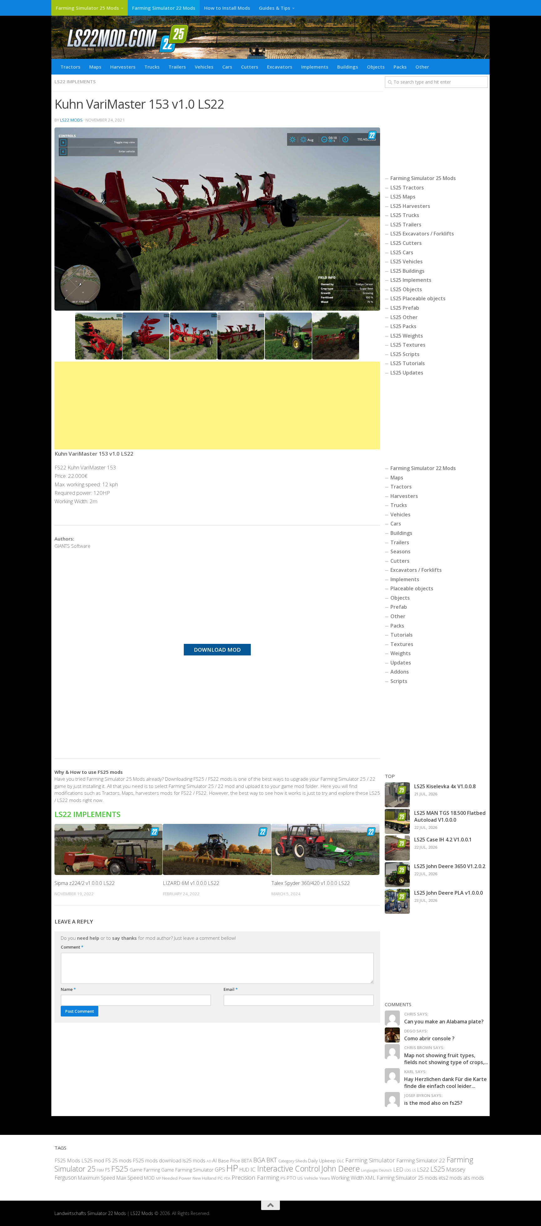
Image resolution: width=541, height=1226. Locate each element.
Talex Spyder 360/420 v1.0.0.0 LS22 (310, 883)
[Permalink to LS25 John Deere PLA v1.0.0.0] (397, 901)
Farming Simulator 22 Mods (163, 8)
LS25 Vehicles (406, 261)
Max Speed (129, 1177)
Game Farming (145, 1170)
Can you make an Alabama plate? (444, 1021)
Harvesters (123, 67)
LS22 (423, 1169)
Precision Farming (255, 1177)
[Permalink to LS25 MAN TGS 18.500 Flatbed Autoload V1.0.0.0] (397, 821)
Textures (401, 644)
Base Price (229, 1160)
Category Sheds (292, 1160)
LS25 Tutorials (407, 363)
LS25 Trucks (404, 215)
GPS (220, 1169)
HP (232, 1168)
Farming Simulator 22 (420, 1160)
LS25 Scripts (405, 354)
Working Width (347, 1177)
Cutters (249, 67)
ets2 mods (450, 1177)
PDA (227, 1178)
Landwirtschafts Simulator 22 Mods (90, 1213)
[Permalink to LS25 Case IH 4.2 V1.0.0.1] (397, 848)
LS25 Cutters (406, 243)
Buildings (347, 67)
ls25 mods (194, 1160)
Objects (376, 67)
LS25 (437, 1168)
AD (209, 1160)
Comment (72, 947)
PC (220, 1178)
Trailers (177, 67)
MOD (149, 1177)
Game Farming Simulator (187, 1170)
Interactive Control (288, 1168)
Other (422, 67)
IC (253, 1169)
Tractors (70, 67)
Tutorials (401, 634)
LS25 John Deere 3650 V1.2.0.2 (449, 866)
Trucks (152, 67)
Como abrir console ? (429, 1038)
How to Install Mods (227, 8)
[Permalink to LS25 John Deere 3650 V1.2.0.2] (397, 874)
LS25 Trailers (405, 224)
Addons (399, 671)
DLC (340, 1160)
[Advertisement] (217, 405)
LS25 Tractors (407, 187)
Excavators (279, 67)
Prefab (398, 606)
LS (414, 1170)
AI (214, 1160)
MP (158, 1178)
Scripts (398, 681)
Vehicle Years (317, 1178)
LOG (407, 1170)
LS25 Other (404, 317)
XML (370, 1177)
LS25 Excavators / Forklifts (422, 233)
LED (398, 1169)
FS (107, 1170)
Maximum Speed (96, 1177)
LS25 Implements (410, 280)
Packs (400, 67)
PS (283, 1178)
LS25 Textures (407, 344)
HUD (244, 1169)
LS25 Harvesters (410, 206)
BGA (259, 1159)
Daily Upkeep (322, 1160)
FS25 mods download (157, 1160)
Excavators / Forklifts (416, 569)
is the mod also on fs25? (433, 1102)
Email (231, 989)
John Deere (340, 1168)
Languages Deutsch (376, 1170)
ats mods (473, 1177)
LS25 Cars (401, 252)
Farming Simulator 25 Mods (87, 8)
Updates (400, 662)
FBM (100, 1169)
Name (68, 989)
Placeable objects (411, 588)
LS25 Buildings (407, 270)
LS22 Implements (75, 81)
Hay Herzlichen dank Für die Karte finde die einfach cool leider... (445, 1082)
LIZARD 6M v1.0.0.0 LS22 (191, 883)
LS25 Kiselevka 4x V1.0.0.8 (445, 786)
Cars (227, 67)
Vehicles (204, 67)
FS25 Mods (67, 1160)
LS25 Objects (406, 289)
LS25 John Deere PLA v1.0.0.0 (448, 892)
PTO (291, 1177)
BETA (246, 1160)
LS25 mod (92, 1160)
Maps (95, 67)
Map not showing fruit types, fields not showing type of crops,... (446, 1059)
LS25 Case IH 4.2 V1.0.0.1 (443, 839)
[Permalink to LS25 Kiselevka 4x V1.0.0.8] (397, 794)
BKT (271, 1160)
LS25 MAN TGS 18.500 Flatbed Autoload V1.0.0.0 (450, 816)
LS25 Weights (406, 335)
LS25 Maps (402, 196)
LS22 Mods (71, 120)
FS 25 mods (118, 1160)
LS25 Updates (406, 372)
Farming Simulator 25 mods (407, 1177)
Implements (314, 67)
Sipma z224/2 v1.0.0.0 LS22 (84, 883)
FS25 (119, 1168)
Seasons (400, 551)
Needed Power (176, 1178)
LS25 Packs (403, 326)
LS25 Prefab (404, 307)
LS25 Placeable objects (418, 298)
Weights (400, 653)
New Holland (204, 1178)
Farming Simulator (370, 1160)
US (300, 1178)
